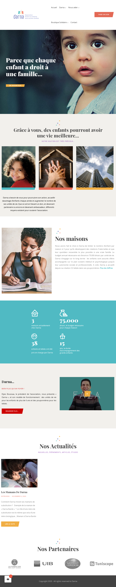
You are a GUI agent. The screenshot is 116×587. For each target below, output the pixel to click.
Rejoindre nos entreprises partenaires (95, 168)
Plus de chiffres (106, 268)
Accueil (54, 7)
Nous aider (73, 7)
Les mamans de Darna (14, 492)
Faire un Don (18, 167)
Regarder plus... (12, 411)
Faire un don (103, 14)
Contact (74, 22)
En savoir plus (15, 85)
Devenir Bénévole (56, 167)
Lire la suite (10, 524)
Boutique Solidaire (59, 22)
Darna (61, 7)
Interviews (5, 496)
